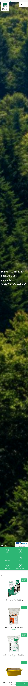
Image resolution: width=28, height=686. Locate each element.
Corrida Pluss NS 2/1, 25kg (14, 627)
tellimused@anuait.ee (10, 1)
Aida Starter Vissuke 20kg (14, 600)
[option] (14, 276)
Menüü (23, 5)
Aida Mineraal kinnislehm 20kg (14, 655)
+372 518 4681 (20, 1)
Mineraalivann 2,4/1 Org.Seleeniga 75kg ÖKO (14, 683)
